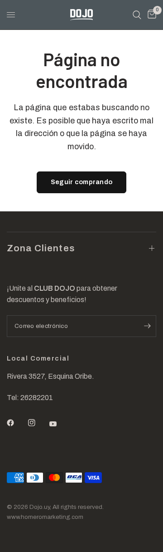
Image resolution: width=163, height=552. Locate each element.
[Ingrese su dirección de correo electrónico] (147, 326)
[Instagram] (38, 423)
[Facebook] (17, 423)
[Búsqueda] (136, 14)
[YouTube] (59, 424)
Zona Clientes (41, 248)
